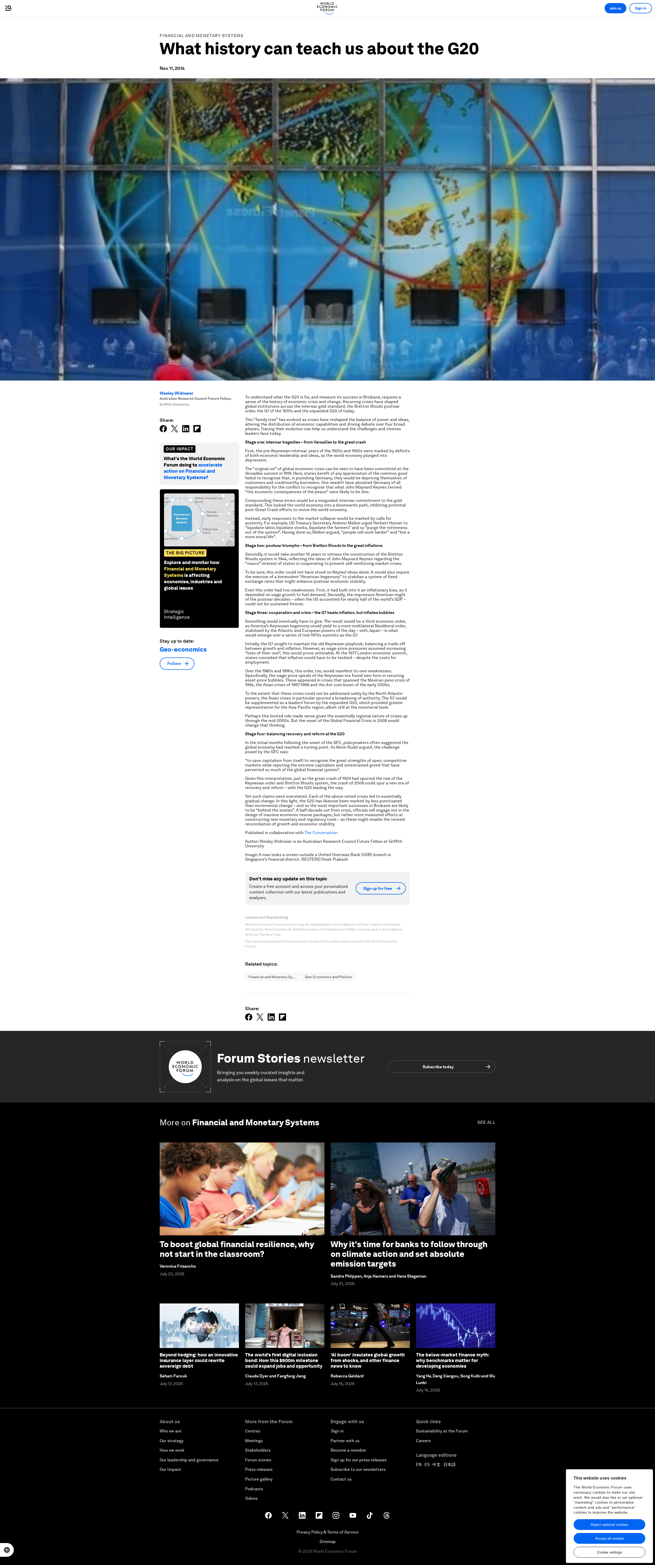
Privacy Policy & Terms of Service (327, 1532)
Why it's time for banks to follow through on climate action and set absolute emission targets (409, 1254)
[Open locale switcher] (7, 1550)
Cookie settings (609, 1552)
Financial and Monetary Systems (201, 35)
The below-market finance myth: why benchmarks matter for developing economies (452, 1360)
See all (486, 1122)
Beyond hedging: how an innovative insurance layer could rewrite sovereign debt (199, 1360)
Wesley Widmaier (176, 393)
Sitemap (328, 1541)
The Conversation (320, 832)
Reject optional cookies (609, 1525)
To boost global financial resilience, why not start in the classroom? (237, 1249)
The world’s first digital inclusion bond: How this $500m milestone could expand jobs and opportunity (283, 1360)
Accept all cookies (609, 1538)
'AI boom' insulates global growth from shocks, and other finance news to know (368, 1360)
